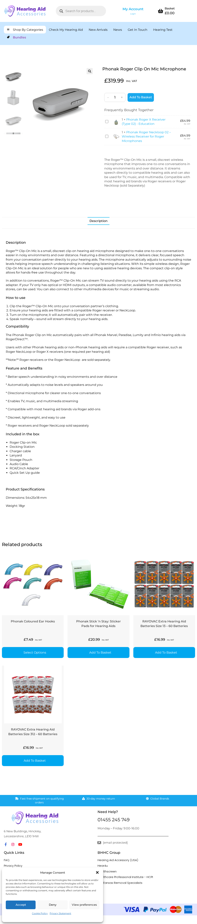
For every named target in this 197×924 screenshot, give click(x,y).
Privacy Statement (60, 913)
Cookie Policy (40, 913)
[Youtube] (20, 844)
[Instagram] (13, 844)
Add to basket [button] (100, 652)
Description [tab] (98, 221)
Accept (21, 904)
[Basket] (160, 11)
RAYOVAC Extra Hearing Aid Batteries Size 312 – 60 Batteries (32, 732)
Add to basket (140, 97)
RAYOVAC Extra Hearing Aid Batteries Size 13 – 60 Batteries (164, 624)
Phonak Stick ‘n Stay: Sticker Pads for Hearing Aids (98, 624)
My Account (133, 9)
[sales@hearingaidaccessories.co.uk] (99, 842)
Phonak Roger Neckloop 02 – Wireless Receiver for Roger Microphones (146, 136)
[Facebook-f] (5, 844)
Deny (52, 904)
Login (133, 14)
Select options (34, 652)
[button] (97, 872)
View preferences (84, 904)
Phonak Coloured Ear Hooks (33, 621)
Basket (170, 8)
